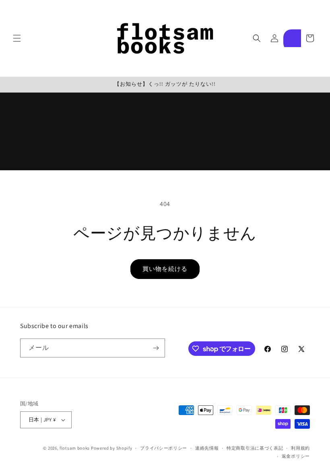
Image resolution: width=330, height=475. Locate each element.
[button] (17, 38)
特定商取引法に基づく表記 (255, 448)
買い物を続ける (165, 269)
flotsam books (75, 448)
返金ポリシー (296, 456)
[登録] (156, 348)
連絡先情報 (207, 448)
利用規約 (300, 448)
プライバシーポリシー (163, 448)
